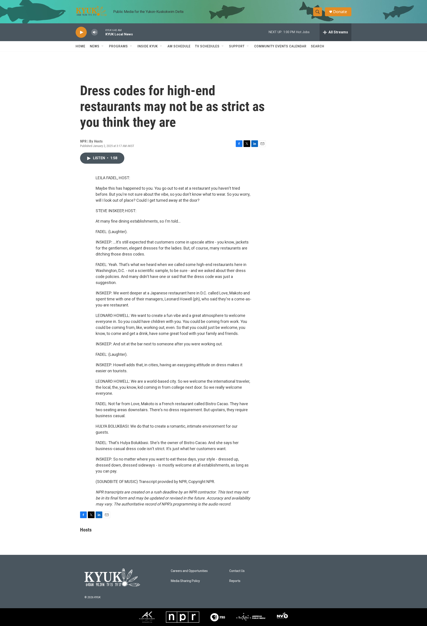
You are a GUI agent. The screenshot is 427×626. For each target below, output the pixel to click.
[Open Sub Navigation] (103, 46)
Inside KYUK (147, 46)
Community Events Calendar (280, 46)
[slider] (101, 32)
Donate (340, 11)
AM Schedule (179, 46)
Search (317, 46)
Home (80, 46)
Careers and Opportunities (189, 571)
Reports (234, 581)
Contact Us (237, 571)
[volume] (94, 32)
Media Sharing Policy (185, 581)
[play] (81, 32)
